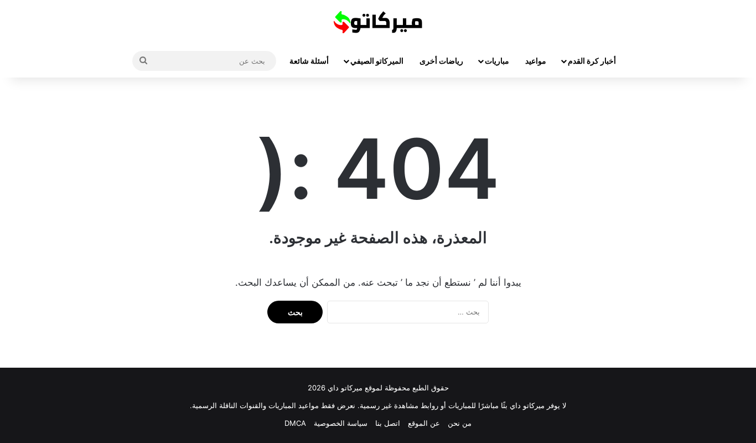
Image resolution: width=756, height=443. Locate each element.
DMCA (295, 423)
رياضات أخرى (441, 60)
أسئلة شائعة (309, 60)
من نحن (460, 423)
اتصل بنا (387, 423)
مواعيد (535, 60)
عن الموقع (424, 423)
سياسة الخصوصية (340, 423)
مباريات (497, 60)
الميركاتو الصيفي (376, 60)
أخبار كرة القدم (592, 60)
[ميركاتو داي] (378, 22)
